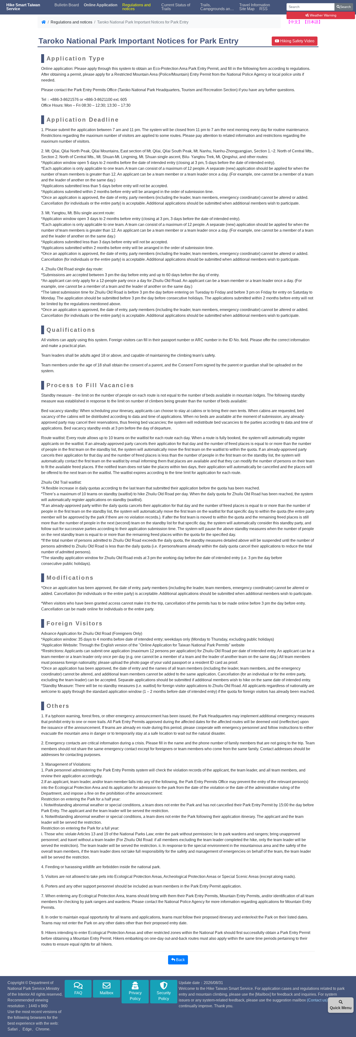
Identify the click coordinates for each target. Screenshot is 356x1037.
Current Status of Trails (175, 7)
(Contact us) (317, 1000)
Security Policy (164, 996)
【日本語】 (312, 22)
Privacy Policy (135, 996)
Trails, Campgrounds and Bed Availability (216, 7)
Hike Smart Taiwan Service (23, 7)
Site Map (247, 9)
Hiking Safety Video (296, 41)
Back (180, 960)
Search (345, 7)
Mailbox (106, 993)
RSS (263, 9)
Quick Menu (341, 1008)
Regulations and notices (136, 7)
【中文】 (294, 22)
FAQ (78, 993)
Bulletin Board (66, 5)
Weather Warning (322, 15)
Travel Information (254, 5)
